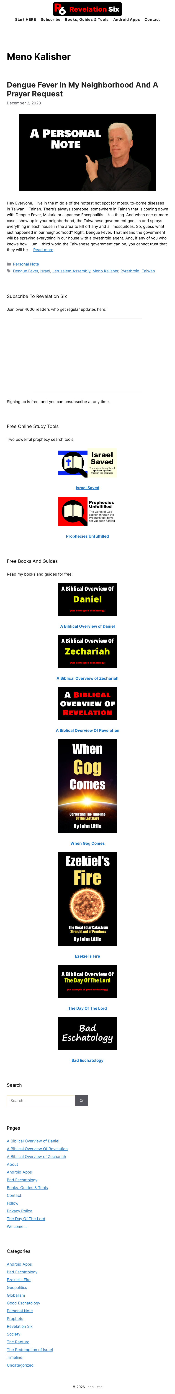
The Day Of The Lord (26, 1218)
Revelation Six (20, 1326)
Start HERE (25, 19)
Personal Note (26, 264)
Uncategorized (20, 1365)
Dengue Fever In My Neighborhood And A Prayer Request (82, 89)
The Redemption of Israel (30, 1349)
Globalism (16, 1295)
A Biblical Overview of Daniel (33, 1141)
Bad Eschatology (22, 1180)
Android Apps (126, 19)
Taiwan (148, 271)
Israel (45, 271)
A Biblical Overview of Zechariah (36, 1156)
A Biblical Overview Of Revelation (37, 1149)
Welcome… (17, 1226)
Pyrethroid (130, 271)
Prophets (15, 1318)
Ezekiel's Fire (19, 1279)
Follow (12, 1203)
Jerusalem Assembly (71, 271)
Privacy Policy (19, 1211)
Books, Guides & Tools (86, 19)
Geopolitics (17, 1287)
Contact (152, 19)
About (12, 1164)
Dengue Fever (25, 271)
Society (13, 1334)
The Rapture (18, 1342)
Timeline (14, 1357)
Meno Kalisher (105, 271)
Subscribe (50, 19)
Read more (43, 249)
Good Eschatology (23, 1303)
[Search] (81, 1100)
